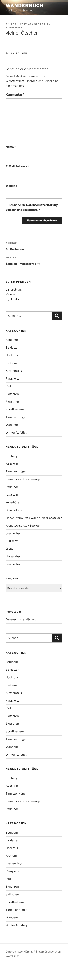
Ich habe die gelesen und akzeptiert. (32, 207)
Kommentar (15, 94)
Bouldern (12, 340)
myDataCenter (16, 299)
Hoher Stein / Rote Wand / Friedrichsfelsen (34, 518)
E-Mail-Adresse (17, 166)
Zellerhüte (12, 502)
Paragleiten (13, 378)
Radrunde (12, 487)
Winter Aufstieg (16, 432)
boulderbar (13, 533)
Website (11, 185)
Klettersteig (14, 371)
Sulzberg (12, 541)
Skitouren (19, 53)
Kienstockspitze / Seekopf (23, 479)
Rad (8, 386)
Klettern (11, 363)
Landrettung (14, 289)
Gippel (10, 548)
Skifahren (12, 394)
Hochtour (12, 355)
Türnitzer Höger (16, 417)
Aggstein (12, 464)
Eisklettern (13, 347)
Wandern (12, 425)
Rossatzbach (14, 556)
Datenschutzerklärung (42, 205)
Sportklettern (15, 409)
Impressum (13, 611)
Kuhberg (11, 456)
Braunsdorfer (15, 510)
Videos (10, 294)
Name (11, 147)
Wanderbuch (25, 5)
